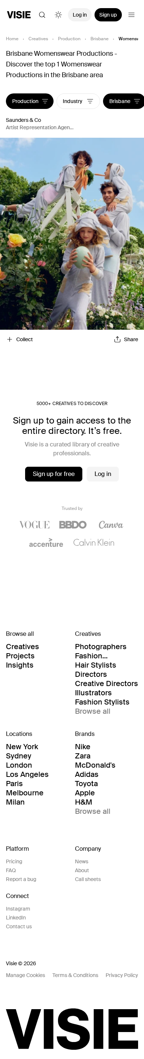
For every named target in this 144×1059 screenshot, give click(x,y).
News (81, 861)
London (19, 765)
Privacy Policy (122, 975)
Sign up (108, 14)
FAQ (11, 870)
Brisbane (99, 39)
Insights (20, 665)
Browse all (92, 711)
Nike (82, 746)
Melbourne (25, 792)
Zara (82, 756)
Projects (20, 655)
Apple (85, 792)
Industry (73, 101)
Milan (15, 802)
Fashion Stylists (102, 702)
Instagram (18, 908)
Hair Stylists (95, 665)
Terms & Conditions (75, 975)
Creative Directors (106, 683)
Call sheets (88, 879)
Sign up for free (54, 474)
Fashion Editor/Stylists (99, 655)
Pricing (14, 861)
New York (22, 746)
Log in (80, 14)
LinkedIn (16, 917)
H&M (83, 802)
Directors (91, 674)
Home (12, 39)
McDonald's (95, 765)
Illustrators (93, 692)
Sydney (18, 756)
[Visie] (19, 14)
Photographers (101, 646)
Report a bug (21, 879)
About (82, 870)
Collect (24, 339)
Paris (14, 783)
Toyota (86, 783)
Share (131, 339)
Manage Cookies (25, 975)
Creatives (38, 39)
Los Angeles (27, 774)
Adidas (87, 774)
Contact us (19, 926)
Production (69, 39)
